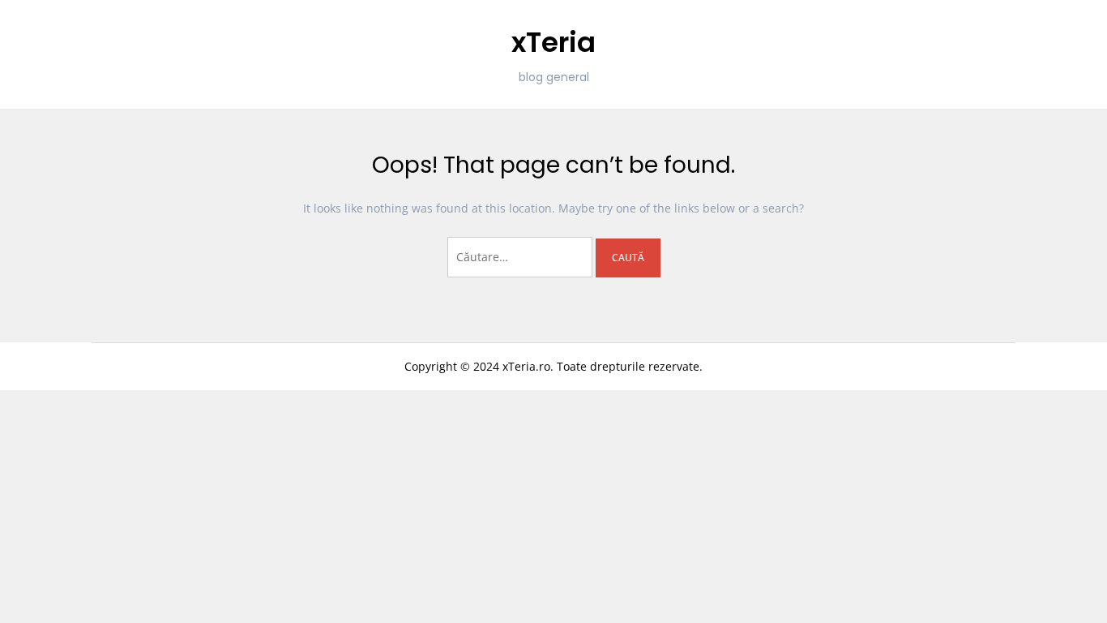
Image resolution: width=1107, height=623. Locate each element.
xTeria (553, 42)
